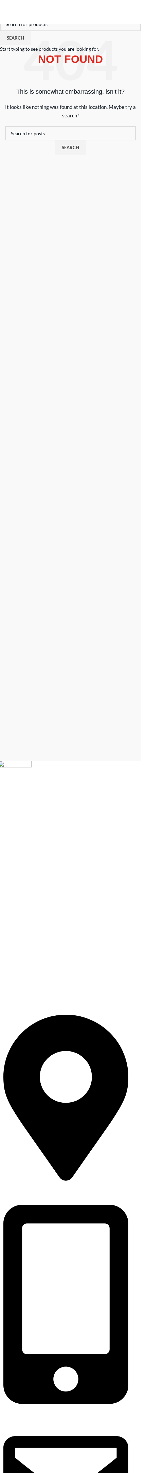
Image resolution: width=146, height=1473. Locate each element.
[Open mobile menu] (8, 12)
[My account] (133, 12)
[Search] (121, 12)
